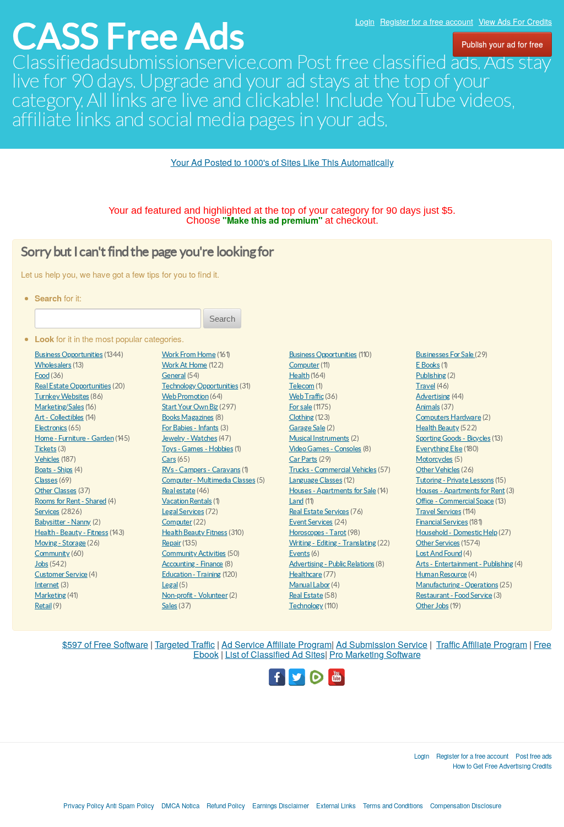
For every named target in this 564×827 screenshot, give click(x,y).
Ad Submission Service (381, 644)
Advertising (433, 396)
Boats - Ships (54, 470)
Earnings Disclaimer (280, 805)
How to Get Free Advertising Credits (502, 765)
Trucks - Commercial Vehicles (333, 470)
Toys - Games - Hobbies (197, 449)
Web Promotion (185, 396)
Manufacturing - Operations (457, 585)
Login (365, 21)
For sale (300, 407)
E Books (428, 365)
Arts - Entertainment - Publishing (464, 564)
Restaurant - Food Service (454, 595)
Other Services (438, 543)
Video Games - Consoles (325, 449)
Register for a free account (426, 21)
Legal (170, 585)
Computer (304, 365)
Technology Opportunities (200, 386)
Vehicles (47, 459)
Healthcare (305, 574)
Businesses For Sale (445, 354)
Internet (47, 585)
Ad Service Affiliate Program (276, 644)
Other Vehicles (438, 470)
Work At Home (184, 365)
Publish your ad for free (502, 44)
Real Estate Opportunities (73, 386)
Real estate (179, 491)
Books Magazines (188, 417)
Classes (46, 480)
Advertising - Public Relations (332, 564)
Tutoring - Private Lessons (455, 480)
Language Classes (316, 480)
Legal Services (183, 511)
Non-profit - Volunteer (194, 595)
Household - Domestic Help (456, 532)
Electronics (51, 428)
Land (296, 501)
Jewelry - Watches (189, 438)
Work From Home (189, 354)
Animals (428, 407)
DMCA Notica (180, 805)
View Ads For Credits (515, 21)
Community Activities (194, 553)
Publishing (431, 375)
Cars (169, 459)
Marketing (50, 595)
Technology (306, 606)
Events (299, 553)
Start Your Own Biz (190, 407)
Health (299, 375)
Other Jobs (432, 606)
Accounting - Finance (192, 564)
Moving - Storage (60, 543)
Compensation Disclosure (465, 805)
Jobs (41, 564)
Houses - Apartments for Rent (460, 491)
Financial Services (442, 522)
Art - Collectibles (59, 417)
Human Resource (441, 574)
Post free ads (534, 756)
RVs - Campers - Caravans (201, 470)
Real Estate (306, 595)
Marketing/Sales (59, 407)
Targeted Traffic (185, 644)
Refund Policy (226, 805)
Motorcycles (434, 459)
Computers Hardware (448, 417)
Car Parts (303, 459)
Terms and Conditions (393, 805)
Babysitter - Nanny (63, 522)
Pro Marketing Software (375, 654)
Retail (43, 606)
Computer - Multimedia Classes (209, 480)
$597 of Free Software (105, 644)
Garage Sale (307, 428)
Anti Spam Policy (130, 805)
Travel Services (438, 511)
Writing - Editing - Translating (332, 543)
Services (47, 511)
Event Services (311, 522)
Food (42, 375)
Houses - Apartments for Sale (332, 491)
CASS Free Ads (128, 36)
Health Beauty (437, 428)
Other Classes (56, 491)
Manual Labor (309, 585)
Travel (425, 386)
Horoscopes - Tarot (317, 532)
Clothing (301, 417)
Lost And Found (439, 553)
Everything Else (439, 449)
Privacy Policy (83, 805)
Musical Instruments (319, 438)
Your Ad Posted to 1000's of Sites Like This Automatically (282, 162)
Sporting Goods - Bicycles (453, 438)
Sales (169, 606)
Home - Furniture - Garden (74, 438)
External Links (336, 805)
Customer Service (61, 574)
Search (222, 318)
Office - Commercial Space (455, 501)
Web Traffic (306, 396)
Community (52, 553)
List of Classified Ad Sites (275, 654)
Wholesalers (53, 365)
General (174, 375)
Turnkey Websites (62, 396)
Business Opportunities (68, 354)
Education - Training (191, 574)
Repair (171, 543)
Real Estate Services (319, 511)
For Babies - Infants (190, 428)
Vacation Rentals (187, 501)
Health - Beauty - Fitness (71, 532)
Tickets (45, 449)
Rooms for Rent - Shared (70, 501)
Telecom (301, 386)
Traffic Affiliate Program (481, 644)
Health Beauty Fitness (194, 532)
